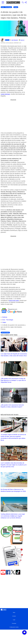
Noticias (4, 317)
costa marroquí (5, 94)
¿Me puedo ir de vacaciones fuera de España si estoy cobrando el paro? (12, 406)
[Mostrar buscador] (22, 2)
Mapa (14, 612)
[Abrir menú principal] (3, 2)
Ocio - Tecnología (6, 7)
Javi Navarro (14, 40)
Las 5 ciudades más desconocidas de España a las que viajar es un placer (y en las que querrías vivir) (14, 464)
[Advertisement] (14, 115)
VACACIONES (5, 332)
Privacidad (14, 623)
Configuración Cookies (14, 627)
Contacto (14, 616)
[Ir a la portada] (13, 2)
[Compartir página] (25, 2)
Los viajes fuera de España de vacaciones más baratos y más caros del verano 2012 (14, 354)
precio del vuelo (14, 300)
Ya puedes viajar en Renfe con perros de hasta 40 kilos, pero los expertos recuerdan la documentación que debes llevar (13, 437)
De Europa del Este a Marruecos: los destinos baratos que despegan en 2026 (13, 490)
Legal (14, 619)
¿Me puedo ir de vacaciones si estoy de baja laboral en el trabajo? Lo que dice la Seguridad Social (13, 380)
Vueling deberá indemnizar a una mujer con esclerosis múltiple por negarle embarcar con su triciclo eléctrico (13, 516)
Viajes (16, 7)
